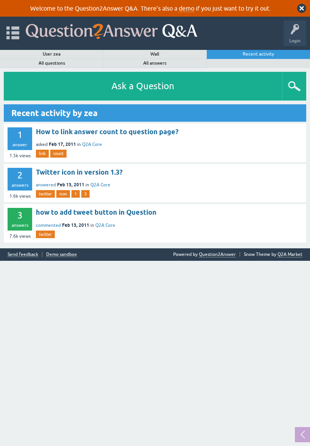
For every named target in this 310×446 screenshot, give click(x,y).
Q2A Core (92, 144)
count (58, 153)
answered (46, 184)
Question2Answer (217, 254)
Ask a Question (143, 86)
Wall (154, 54)
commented (48, 225)
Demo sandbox (61, 254)
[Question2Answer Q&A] (111, 29)
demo (186, 8)
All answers (154, 63)
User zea (51, 54)
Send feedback (23, 254)
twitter (45, 194)
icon (63, 194)
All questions (52, 63)
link (42, 153)
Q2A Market (289, 254)
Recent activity (258, 54)
